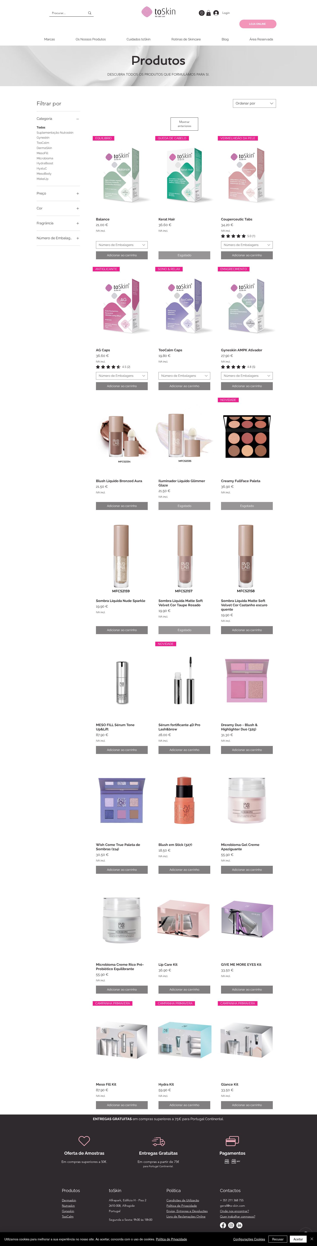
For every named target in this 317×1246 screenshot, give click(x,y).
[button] (208, 13)
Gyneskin (43, 137)
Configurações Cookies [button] (249, 1239)
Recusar (278, 1239)
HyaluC (42, 168)
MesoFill (42, 153)
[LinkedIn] (239, 1225)
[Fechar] (311, 1239)
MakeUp (43, 178)
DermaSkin (44, 148)
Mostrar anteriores (184, 124)
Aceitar (298, 1239)
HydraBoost (45, 163)
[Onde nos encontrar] (202, 13)
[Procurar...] (90, 12)
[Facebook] (223, 1225)
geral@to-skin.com (232, 1206)
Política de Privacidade (171, 1239)
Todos (41, 127)
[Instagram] (231, 1225)
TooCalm (43, 142)
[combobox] (254, 103)
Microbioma (45, 158)
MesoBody (44, 173)
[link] (238, 236)
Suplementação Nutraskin (55, 132)
